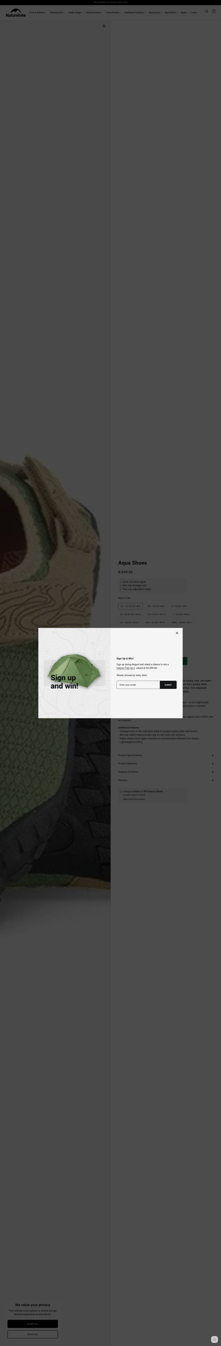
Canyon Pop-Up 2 (126, 668)
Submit (168, 685)
